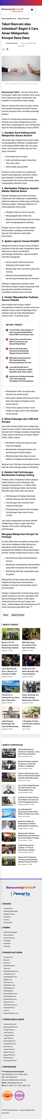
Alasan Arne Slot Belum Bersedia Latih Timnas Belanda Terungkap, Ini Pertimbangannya (21, 378)
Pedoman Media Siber (11, 911)
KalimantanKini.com (10, 999)
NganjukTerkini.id (9, 1055)
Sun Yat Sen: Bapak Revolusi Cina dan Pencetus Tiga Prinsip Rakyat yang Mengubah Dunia (28, 787)
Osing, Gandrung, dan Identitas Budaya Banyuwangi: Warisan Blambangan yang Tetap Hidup (30, 698)
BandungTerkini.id (9, 1041)
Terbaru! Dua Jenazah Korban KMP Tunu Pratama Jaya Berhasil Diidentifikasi (20, 341)
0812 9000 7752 (24, 1085)
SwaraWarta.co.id (9, 974)
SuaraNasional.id (9, 965)
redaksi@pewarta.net (14, 1083)
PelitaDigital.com (9, 988)
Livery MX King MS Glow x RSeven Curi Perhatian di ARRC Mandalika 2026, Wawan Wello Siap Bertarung (20, 369)
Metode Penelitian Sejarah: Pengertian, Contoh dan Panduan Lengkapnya (28, 763)
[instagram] (6, 2)
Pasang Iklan (8, 922)
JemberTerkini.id (9, 1049)
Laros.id (6, 1010)
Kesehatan (7, 943)
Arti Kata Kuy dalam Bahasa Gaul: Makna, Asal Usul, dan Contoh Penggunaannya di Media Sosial (28, 799)
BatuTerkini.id (8, 1046)
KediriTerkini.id (8, 1058)
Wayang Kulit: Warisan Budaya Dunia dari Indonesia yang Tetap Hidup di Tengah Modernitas (28, 835)
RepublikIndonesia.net (11, 971)
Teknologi (7, 946)
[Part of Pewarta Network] (21, 896)
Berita (6, 615)
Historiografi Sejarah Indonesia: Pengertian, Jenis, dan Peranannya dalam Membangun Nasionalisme (29, 751)
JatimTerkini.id (8, 1032)
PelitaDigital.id (8, 991)
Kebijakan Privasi (9, 914)
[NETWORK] (32, 10)
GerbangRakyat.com (10, 977)
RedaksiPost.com (9, 985)
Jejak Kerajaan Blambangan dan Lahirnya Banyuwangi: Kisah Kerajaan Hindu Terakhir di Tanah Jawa (11, 724)
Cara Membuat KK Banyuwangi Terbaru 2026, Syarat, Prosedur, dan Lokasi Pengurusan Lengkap (28, 811)
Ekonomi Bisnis (9, 935)
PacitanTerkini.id (9, 1030)
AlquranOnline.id (9, 1007)
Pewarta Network (12, 1110)
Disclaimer (7, 917)
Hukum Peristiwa (23, 18)
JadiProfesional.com (10, 1005)
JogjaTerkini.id (8, 1038)
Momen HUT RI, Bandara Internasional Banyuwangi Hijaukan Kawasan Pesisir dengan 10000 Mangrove (19, 351)
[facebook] (3, 2)
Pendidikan (7, 941)
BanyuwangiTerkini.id (9, 18)
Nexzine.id (7, 963)
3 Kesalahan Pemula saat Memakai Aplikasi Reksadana (31, 723)
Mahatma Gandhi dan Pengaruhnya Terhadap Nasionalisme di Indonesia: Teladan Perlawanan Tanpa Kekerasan (28, 823)
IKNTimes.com (8, 982)
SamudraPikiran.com (10, 993)
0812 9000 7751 (11, 1085)
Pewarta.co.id (8, 957)
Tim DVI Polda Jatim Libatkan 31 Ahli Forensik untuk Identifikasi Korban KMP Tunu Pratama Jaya (21, 332)
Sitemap (6, 920)
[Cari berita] (39, 3)
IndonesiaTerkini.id (10, 1024)
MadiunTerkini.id (9, 1052)
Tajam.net (7, 968)
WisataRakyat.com (10, 996)
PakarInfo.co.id (9, 1002)
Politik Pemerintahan (10, 932)
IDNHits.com (8, 979)
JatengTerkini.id (9, 1035)
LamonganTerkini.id (10, 1060)
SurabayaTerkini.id (10, 1044)
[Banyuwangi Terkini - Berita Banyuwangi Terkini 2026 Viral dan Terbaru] (12, 11)
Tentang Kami (8, 908)
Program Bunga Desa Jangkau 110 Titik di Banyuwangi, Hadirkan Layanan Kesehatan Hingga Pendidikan (28, 847)
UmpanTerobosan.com (11, 1013)
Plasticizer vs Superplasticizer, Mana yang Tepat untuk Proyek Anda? (10, 698)
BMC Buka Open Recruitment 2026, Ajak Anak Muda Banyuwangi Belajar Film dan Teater (20, 360)
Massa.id (7, 960)
